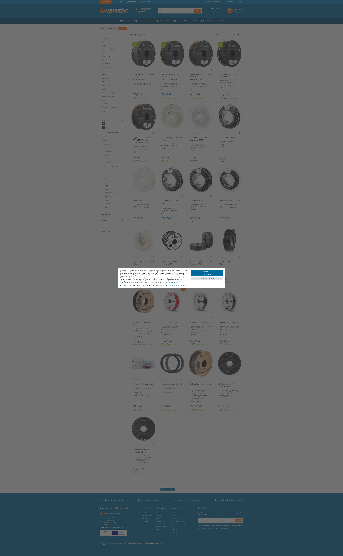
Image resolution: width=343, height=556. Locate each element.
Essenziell (126, 285)
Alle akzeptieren (207, 271)
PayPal (158, 285)
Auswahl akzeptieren (207, 278)
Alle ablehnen (207, 274)
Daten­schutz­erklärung (172, 282)
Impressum (181, 281)
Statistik (135, 285)
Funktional (167, 285)
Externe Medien (146, 285)
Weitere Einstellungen (179, 285)
